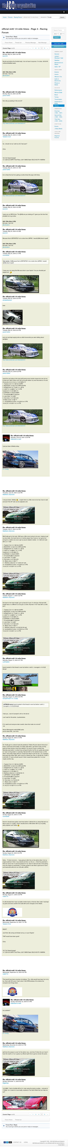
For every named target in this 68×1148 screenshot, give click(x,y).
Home (4, 17)
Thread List (18, 42)
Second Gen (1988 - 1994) (58, 116)
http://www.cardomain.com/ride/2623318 (14, 123)
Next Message (42, 42)
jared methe (6, 95)
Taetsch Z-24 (7, 137)
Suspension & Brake (58, 102)
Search (56, 37)
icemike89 (6, 255)
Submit (62, 17)
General (57, 54)
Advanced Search (59, 46)
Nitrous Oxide (58, 92)
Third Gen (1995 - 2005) (58, 120)
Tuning (56, 97)
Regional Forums (57, 136)
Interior (57, 74)
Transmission (58, 99)
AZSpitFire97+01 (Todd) (10, 698)
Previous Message (30, 42)
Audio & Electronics (58, 80)
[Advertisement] (34, 23)
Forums (10, 17)
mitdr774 (5, 896)
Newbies (57, 60)
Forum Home (8, 42)
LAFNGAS (6, 662)
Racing (56, 106)
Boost (56, 95)
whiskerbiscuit (7, 300)
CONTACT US (17, 1142)
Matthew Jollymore (8, 494)
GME (10, 1142)
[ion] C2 (5, 56)
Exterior (57, 72)
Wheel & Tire (58, 76)
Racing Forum (18, 17)
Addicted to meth (16, 439)
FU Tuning (5, 469)
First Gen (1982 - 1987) (58, 112)
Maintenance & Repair (59, 63)
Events (56, 126)
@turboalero (6, 75)
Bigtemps (6, 1083)
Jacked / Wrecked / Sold (59, 57)
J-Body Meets (58, 128)
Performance (58, 90)
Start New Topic (58, 43)
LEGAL (26, 1142)
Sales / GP (57, 67)
